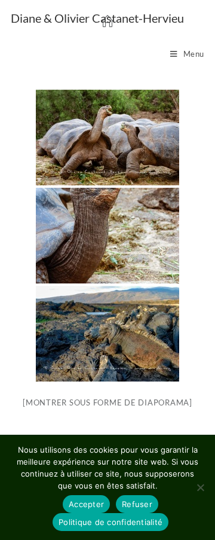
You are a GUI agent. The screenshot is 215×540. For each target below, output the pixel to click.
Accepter (86, 504)
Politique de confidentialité (110, 522)
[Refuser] (200, 487)
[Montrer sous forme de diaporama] (107, 402)
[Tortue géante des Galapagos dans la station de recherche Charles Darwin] (107, 137)
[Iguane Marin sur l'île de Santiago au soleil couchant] (107, 334)
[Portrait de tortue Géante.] (107, 235)
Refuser (137, 504)
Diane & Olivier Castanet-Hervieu (97, 18)
